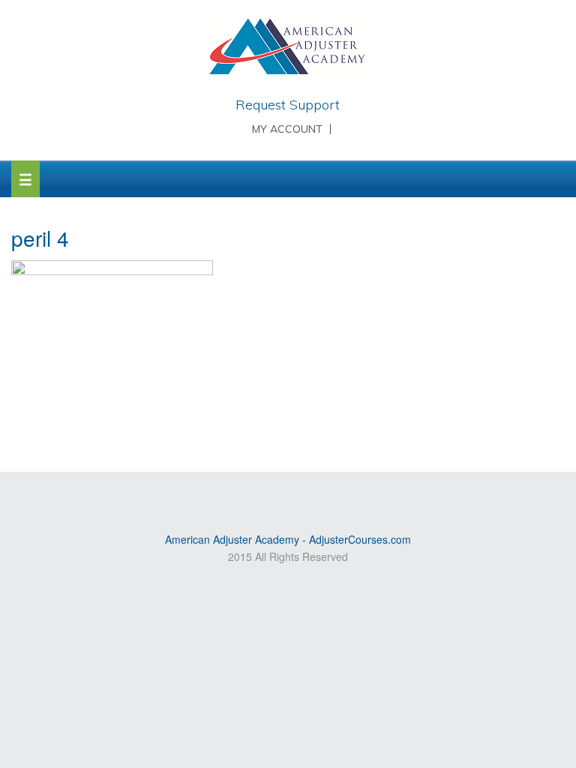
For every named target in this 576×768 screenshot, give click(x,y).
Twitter (299, 496)
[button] (25, 178)
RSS (255, 496)
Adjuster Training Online (287, 48)
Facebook (320, 496)
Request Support (288, 104)
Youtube (277, 496)
